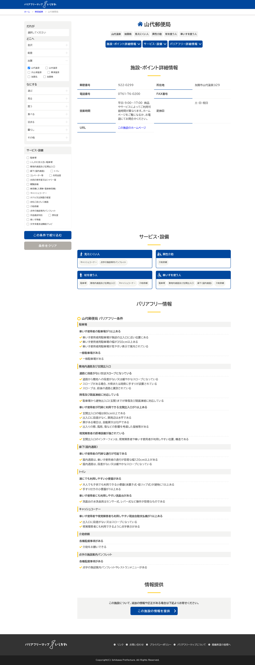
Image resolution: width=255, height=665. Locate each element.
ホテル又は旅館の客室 (40, 198)
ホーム (27, 12)
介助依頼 (34, 206)
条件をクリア (48, 245)
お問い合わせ (137, 644)
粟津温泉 (55, 72)
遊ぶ (30, 91)
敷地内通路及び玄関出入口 (42, 167)
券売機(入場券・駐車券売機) (43, 189)
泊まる (31, 122)
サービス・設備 (153, 44)
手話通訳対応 (36, 215)
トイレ (56, 171)
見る (30, 98)
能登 (30, 53)
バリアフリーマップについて (191, 644)
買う (30, 106)
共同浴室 (57, 175)
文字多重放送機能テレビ (41, 224)
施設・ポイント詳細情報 (121, 44)
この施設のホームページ (132, 127)
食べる (31, 114)
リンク (120, 644)
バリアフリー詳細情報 (184, 44)
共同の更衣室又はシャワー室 (43, 180)
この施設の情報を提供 (154, 610)
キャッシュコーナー (38, 193)
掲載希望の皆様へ (221, 644)
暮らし (31, 130)
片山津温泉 (36, 72)
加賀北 (34, 77)
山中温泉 (53, 68)
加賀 (30, 61)
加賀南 (50, 77)
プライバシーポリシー (160, 644)
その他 (31, 137)
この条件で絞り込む (47, 235)
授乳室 (55, 215)
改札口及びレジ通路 (39, 202)
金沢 (30, 45)
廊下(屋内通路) (37, 171)
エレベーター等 (36, 175)
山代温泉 (35, 68)
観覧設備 (34, 184)
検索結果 (39, 12)
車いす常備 (35, 220)
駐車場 (33, 158)
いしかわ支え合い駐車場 (41, 162)
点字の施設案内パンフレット (43, 211)
